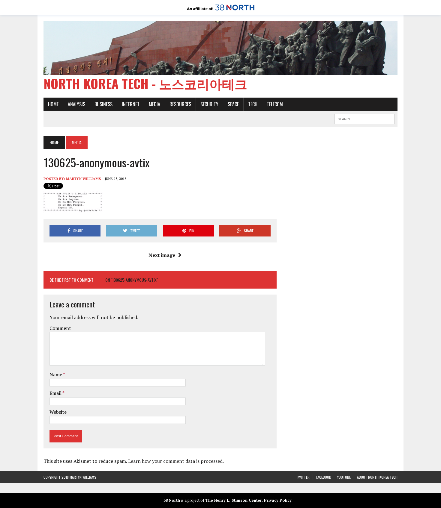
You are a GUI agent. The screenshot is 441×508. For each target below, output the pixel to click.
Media (154, 104)
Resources (180, 104)
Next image (161, 255)
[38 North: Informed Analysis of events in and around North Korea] (220, 10)
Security (209, 104)
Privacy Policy (278, 500)
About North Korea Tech (377, 477)
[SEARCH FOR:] (364, 118)
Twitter (303, 477)
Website (58, 412)
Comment (60, 328)
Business (103, 104)
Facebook (323, 477)
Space (233, 104)
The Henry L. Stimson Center (233, 500)
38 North (172, 500)
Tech (252, 104)
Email (56, 393)
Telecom (275, 104)
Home (53, 104)
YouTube (344, 477)
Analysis (76, 104)
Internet (131, 104)
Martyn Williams (83, 178)
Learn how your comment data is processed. (176, 461)
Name (56, 374)
